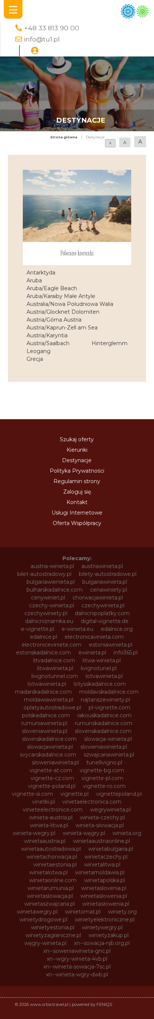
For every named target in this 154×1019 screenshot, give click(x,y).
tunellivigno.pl (104, 762)
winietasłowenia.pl (105, 903)
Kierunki (77, 449)
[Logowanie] (35, 50)
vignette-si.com (32, 794)
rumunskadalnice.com (103, 723)
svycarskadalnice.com (48, 754)
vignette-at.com (51, 770)
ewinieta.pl (92, 652)
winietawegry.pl (37, 911)
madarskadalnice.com (43, 691)
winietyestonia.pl (52, 927)
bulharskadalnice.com (55, 589)
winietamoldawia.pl (99, 872)
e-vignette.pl (37, 629)
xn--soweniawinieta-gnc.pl (77, 951)
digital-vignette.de (105, 621)
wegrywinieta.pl (110, 809)
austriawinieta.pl (102, 566)
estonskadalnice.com (43, 652)
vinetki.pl (43, 801)
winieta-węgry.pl (84, 833)
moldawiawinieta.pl (48, 699)
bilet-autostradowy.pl (44, 574)
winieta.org (127, 833)
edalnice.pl (43, 636)
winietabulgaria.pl (110, 848)
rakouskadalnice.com (104, 715)
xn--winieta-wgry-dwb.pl (77, 974)
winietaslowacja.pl (50, 896)
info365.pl (126, 652)
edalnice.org (117, 629)
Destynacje (77, 460)
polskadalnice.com (46, 715)
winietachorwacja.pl (52, 856)
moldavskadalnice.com (109, 691)
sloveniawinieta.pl (44, 731)
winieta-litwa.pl (49, 825)
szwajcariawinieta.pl (109, 754)
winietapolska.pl (104, 880)
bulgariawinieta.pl (104, 581)
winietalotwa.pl (48, 872)
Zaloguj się (77, 491)
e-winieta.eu (77, 629)
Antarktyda (41, 272)
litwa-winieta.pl (102, 660)
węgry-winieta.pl (45, 943)
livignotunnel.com (54, 676)
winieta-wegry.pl (34, 833)
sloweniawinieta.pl (103, 746)
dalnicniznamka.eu (49, 621)
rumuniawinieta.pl (44, 723)
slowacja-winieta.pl (108, 739)
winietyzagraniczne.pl (53, 935)
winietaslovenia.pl (103, 888)
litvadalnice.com (54, 660)
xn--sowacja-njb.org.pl (102, 943)
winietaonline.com (53, 880)
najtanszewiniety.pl (105, 699)
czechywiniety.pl (45, 613)
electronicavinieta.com (94, 636)
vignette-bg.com (102, 770)
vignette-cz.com (52, 778)
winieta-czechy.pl (102, 817)
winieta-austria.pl (51, 817)
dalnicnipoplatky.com (102, 613)
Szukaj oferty (77, 439)
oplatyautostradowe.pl (52, 707)
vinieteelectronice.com (53, 809)
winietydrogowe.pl (43, 919)
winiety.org (122, 911)
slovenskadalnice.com (103, 731)
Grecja (35, 359)
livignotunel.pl (99, 668)
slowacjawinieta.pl (50, 746)
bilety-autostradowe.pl (107, 574)
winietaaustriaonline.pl (101, 841)
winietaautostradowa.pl (51, 848)
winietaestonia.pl (55, 864)
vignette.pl (75, 794)
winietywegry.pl (102, 927)
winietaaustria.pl (44, 841)
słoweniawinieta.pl (55, 762)
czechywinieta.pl (102, 605)
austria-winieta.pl (52, 566)
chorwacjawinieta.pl (98, 597)
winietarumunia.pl (51, 888)
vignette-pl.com (102, 778)
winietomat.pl (83, 911)
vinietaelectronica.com (91, 801)
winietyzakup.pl (109, 935)
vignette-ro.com (104, 786)
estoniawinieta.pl (110, 644)
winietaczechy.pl (105, 856)
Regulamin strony (76, 481)
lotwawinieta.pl (47, 684)
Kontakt (77, 502)
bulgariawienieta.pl (51, 581)
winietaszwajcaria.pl (49, 903)
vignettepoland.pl (119, 794)
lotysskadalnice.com (100, 684)
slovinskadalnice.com (49, 739)
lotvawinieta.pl (104, 676)
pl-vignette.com (109, 707)
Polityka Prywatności (77, 470)
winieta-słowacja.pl (100, 825)
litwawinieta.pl (55, 668)
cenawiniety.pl (108, 589)
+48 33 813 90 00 (51, 28)
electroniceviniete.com (51, 644)
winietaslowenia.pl (103, 896)
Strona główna (63, 137)
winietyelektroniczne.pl (105, 919)
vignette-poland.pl (52, 786)
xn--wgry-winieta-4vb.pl (77, 958)
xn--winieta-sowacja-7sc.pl (77, 966)
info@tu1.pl (42, 39)
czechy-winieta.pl (51, 605)
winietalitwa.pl (102, 864)
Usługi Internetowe (77, 512)
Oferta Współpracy (77, 523)
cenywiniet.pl (48, 597)
